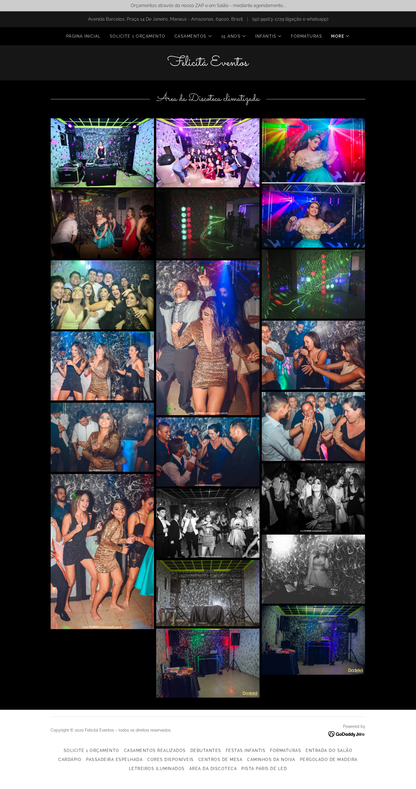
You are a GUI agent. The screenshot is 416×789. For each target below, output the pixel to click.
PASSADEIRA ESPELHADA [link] (114, 759)
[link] (208, 64)
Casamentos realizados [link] (155, 750)
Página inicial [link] (83, 36)
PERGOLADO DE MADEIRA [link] (329, 759)
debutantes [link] (205, 750)
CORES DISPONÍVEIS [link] (170, 759)
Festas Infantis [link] (245, 750)
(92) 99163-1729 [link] (268, 19)
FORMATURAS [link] (306, 36)
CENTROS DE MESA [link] (220, 759)
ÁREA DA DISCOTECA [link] (213, 768)
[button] (193, 36)
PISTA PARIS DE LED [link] (264, 768)
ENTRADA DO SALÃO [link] (329, 750)
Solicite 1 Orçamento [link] (138, 36)
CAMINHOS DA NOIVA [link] (271, 759)
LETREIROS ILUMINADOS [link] (157, 768)
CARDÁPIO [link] (70, 759)
